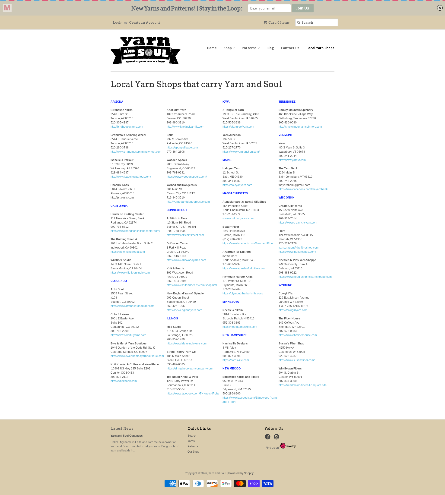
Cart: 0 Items (278, 22)
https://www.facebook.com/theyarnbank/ (303, 189)
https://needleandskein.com (239, 326)
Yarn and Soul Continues (127, 435)
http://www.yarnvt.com (292, 160)
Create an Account (144, 22)
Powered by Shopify (241, 473)
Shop (228, 48)
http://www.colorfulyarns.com (128, 335)
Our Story (193, 451)
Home (212, 48)
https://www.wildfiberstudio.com (130, 272)
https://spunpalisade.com (182, 147)
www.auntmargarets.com (238, 218)
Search (192, 435)
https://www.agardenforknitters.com (244, 268)
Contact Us (290, 48)
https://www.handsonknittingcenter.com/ (135, 231)
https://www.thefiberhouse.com (298, 335)
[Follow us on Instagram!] (277, 438)
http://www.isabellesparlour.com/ (131, 176)
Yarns (191, 441)
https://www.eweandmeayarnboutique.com (137, 356)
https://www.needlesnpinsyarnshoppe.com (305, 276)
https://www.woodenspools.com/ (187, 176)
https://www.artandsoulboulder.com (132, 306)
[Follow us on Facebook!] (268, 438)
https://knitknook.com (124, 381)
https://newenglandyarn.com (184, 310)
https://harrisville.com (235, 360)
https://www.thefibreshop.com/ (297, 251)
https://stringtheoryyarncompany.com (190, 368)
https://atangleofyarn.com (238, 126)
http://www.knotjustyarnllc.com (185, 126)
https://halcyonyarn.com (237, 185)
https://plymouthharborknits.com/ (242, 293)
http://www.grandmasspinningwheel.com (136, 151)
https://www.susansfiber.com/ (297, 360)
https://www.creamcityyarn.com (298, 222)
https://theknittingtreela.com (128, 251)
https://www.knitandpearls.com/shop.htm (192, 285)
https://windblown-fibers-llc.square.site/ (303, 385)
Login (118, 22)
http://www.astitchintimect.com (185, 235)
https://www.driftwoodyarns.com (186, 260)
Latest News (122, 428)
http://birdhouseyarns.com (127, 126)
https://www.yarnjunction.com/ (241, 151)
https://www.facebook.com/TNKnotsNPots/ (193, 393)
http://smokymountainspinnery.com (300, 126)
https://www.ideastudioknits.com (187, 343)
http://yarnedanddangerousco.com (188, 201)
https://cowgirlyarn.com (293, 310)
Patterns (249, 48)
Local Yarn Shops (320, 48)
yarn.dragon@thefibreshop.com (298, 247)
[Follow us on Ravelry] (287, 447)
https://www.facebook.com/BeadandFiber (248, 243)
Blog (270, 48)
